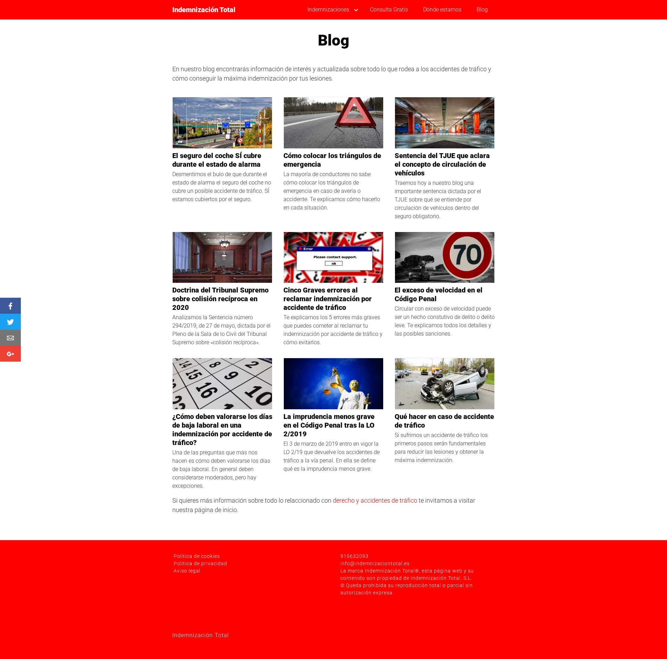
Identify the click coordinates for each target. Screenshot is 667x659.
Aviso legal (187, 571)
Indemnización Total (204, 9)
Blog (482, 9)
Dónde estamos (442, 9)
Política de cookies (197, 556)
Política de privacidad (200, 563)
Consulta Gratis (389, 9)
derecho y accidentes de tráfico (375, 500)
